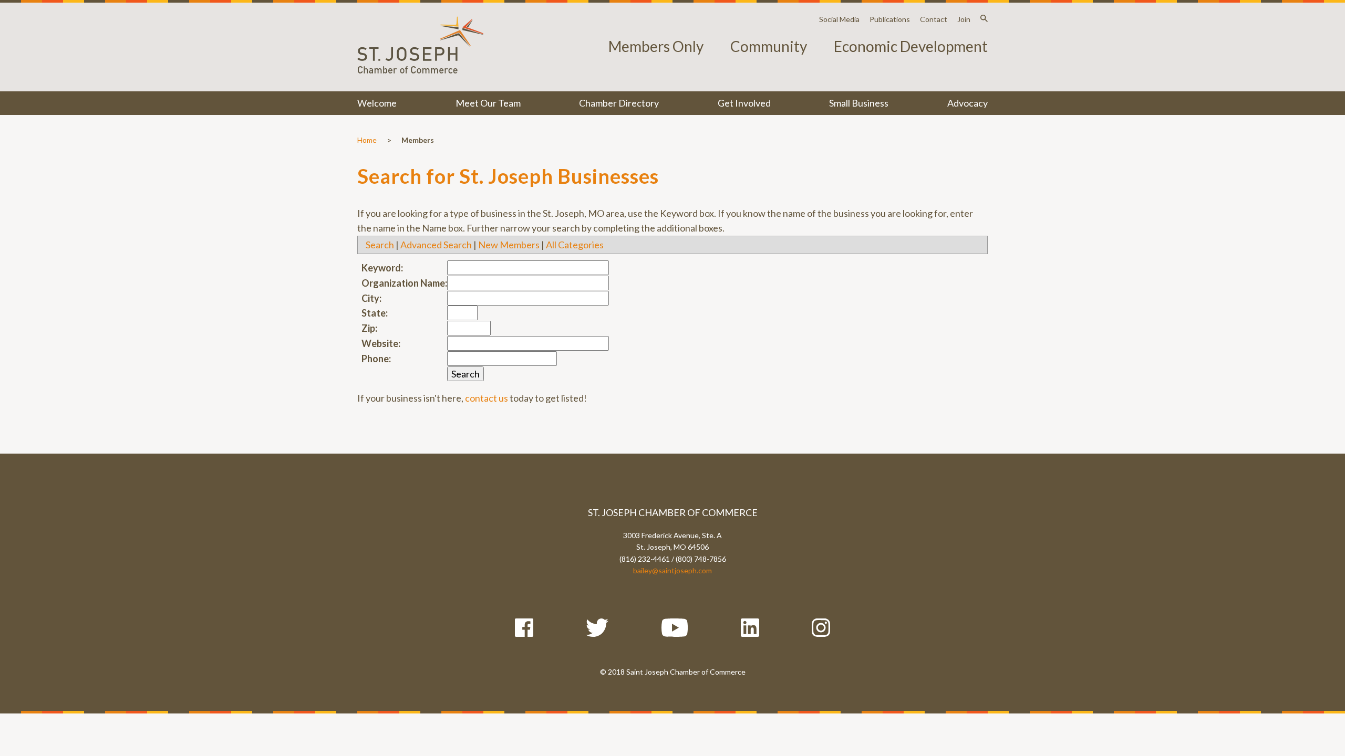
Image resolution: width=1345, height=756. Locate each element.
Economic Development (911, 46)
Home (367, 139)
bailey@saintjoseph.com (672, 570)
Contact (933, 19)
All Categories (575, 244)
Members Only (655, 46)
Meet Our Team (488, 103)
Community (768, 46)
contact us (486, 398)
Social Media (839, 19)
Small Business (858, 103)
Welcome (377, 103)
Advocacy (967, 103)
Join (963, 19)
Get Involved (744, 103)
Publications (890, 19)
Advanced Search (436, 244)
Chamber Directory (619, 103)
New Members (509, 244)
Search (380, 244)
